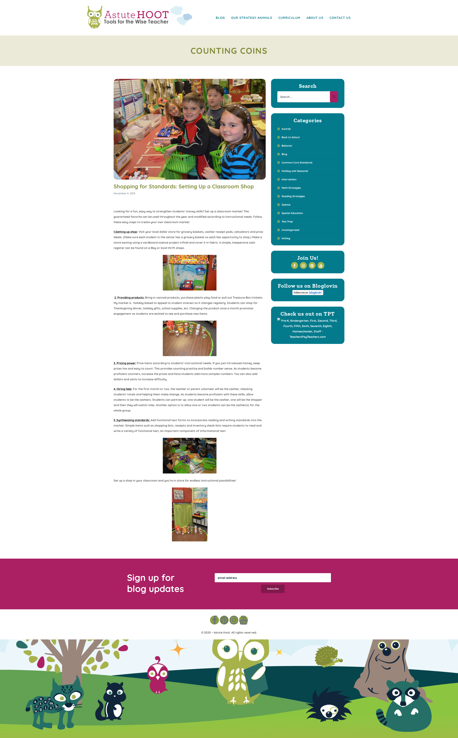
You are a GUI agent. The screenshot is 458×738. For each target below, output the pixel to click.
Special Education (292, 213)
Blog (284, 154)
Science (286, 204)
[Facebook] (214, 620)
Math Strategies (291, 187)
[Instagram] (233, 620)
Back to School (291, 137)
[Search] (334, 96)
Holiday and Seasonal (295, 171)
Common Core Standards (297, 162)
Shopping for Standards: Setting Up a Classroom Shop (184, 186)
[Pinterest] (224, 620)
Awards (286, 128)
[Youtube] (243, 620)
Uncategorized (290, 230)
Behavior (287, 145)
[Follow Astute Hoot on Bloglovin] (307, 294)
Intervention (289, 179)
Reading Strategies (293, 196)
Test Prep (287, 221)
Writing (286, 238)
